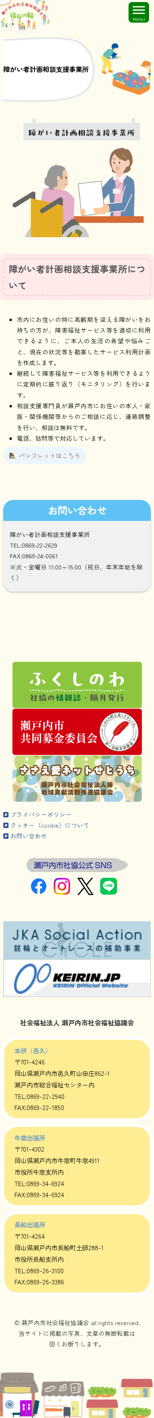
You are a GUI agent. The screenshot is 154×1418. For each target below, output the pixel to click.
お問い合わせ (28, 835)
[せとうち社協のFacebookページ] (42, 892)
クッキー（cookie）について (49, 825)
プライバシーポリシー (40, 814)
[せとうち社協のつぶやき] (89, 892)
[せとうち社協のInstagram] (65, 892)
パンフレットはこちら (48, 455)
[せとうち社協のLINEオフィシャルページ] (112, 892)
